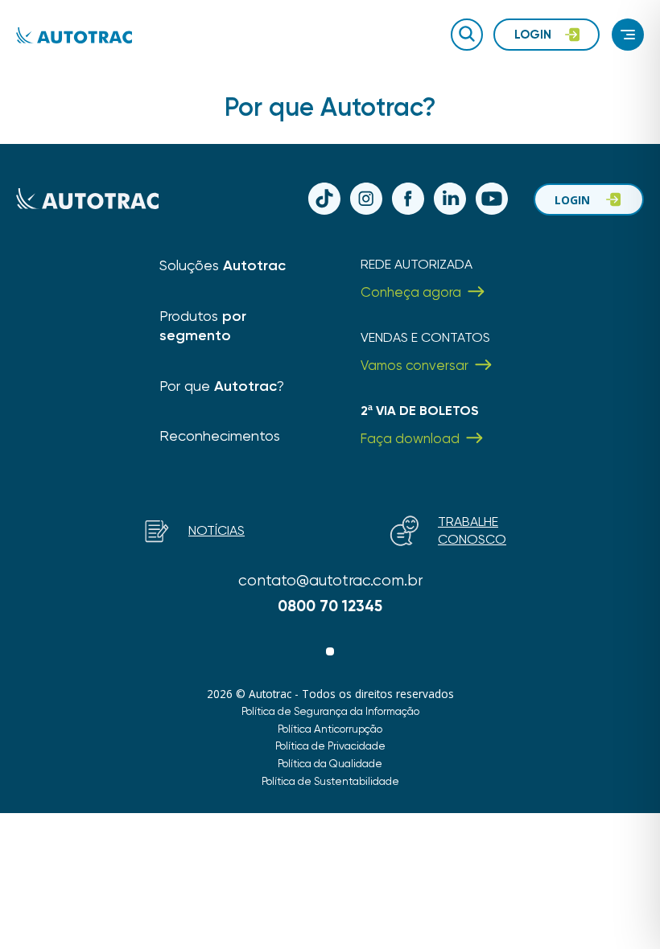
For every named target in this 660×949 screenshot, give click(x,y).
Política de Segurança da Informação (330, 711)
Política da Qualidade (330, 763)
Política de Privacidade (330, 745)
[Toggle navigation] (628, 34)
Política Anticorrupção (330, 728)
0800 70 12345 (330, 606)
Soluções (222, 265)
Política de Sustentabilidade (330, 780)
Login (572, 199)
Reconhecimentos (219, 435)
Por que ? (221, 385)
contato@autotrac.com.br (330, 580)
